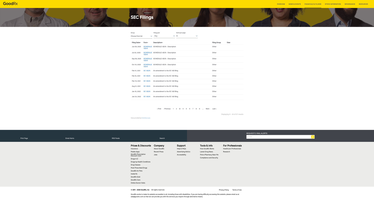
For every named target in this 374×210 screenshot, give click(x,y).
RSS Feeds (116, 138)
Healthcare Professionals (232, 149)
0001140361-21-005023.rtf (232, 76)
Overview (281, 4)
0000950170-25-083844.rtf (232, 47)
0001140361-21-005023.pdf (230, 76)
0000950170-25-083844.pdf (230, 47)
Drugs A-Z (134, 159)
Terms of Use (237, 190)
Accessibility (181, 155)
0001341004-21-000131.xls (235, 81)
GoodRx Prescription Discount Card (138, 155)
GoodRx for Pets (136, 171)
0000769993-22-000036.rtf (232, 97)
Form (145, 43)
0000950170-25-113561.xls (235, 59)
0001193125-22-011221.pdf (230, 92)
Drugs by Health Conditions (140, 162)
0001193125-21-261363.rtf (232, 86)
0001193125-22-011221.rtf (232, 92)
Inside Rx (134, 174)
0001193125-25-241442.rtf (232, 65)
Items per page (180, 33)
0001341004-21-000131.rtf (232, 81)
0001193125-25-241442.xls (235, 65)
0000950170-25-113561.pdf (230, 59)
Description (157, 43)
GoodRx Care (135, 180)
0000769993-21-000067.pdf (230, 71)
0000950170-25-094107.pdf (230, 53)
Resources (363, 4)
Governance (350, 4)
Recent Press (158, 152)
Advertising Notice (183, 152)
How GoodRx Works (207, 149)
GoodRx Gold (135, 177)
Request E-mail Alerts (256, 133)
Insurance (134, 149)
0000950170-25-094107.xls (235, 53)
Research (226, 152)
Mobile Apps (135, 152)
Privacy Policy (224, 190)
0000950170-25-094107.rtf (232, 53)
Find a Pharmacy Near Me (209, 155)
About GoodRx (159, 149)
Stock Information (333, 4)
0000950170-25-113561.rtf (232, 59)
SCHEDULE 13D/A (148, 47)
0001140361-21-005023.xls (235, 76)
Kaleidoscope (146, 118)
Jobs (155, 155)
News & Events (295, 4)
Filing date (136, 43)
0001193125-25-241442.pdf (230, 65)
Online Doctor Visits (138, 183)
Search (162, 138)
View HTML (228, 47)
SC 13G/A (147, 71)
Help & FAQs (181, 149)
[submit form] (312, 136)
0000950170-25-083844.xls (235, 47)
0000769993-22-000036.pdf (230, 97)
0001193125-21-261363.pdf (230, 86)
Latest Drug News (206, 152)
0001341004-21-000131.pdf (230, 81)
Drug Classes (135, 165)
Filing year (156, 33)
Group (133, 33)
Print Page (24, 138)
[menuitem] (281, 4)
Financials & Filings (313, 4)
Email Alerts (69, 138)
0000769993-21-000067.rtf (232, 71)
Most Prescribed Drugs (139, 168)
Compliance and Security (209, 158)
